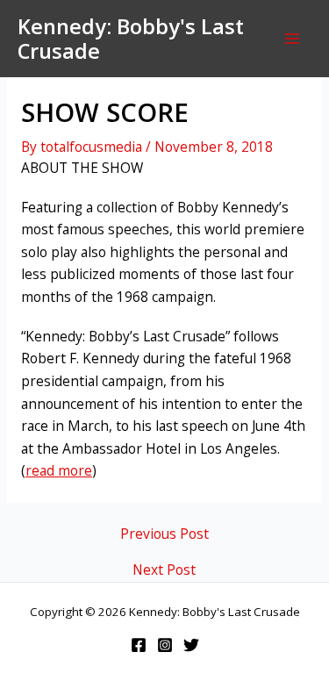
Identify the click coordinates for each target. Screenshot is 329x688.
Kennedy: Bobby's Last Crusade (131, 38)
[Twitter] (191, 645)
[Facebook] (139, 645)
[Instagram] (165, 645)
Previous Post (164, 534)
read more (58, 470)
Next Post (164, 570)
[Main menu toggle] (292, 38)
